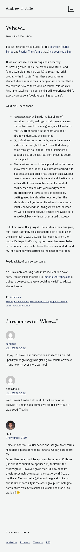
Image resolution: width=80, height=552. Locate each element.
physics (17, 305)
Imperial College (58, 301)
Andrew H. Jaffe (19, 9)
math (8, 305)
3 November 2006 (16, 438)
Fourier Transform (39, 301)
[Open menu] (71, 9)
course (54, 47)
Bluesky (25, 542)
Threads (38, 542)
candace (11, 344)
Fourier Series (21, 301)
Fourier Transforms (30, 51)
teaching (26, 305)
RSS (48, 542)
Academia (15, 297)
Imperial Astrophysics (56, 277)
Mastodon (11, 542)
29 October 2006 (16, 348)
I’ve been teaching (59, 51)
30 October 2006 (16, 393)
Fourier (9, 301)
